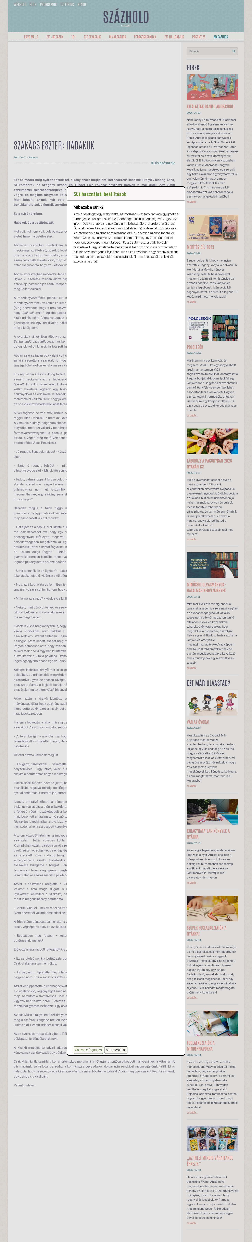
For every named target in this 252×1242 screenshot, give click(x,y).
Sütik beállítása (116, 1050)
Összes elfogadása (88, 1050)
